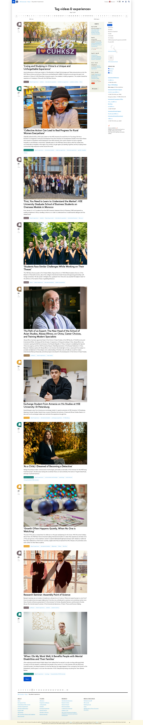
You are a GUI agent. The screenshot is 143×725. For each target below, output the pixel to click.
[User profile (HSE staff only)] (126, 1)
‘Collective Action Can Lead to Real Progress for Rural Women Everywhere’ (51, 132)
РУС (118, 1)
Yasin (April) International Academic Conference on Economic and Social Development (69, 714)
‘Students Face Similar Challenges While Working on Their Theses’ (54, 268)
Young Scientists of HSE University (31, 480)
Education (110, 29)
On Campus (110, 37)
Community (110, 35)
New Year (65, 546)
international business (72, 218)
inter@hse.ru (111, 80)
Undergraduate (43, 704)
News (26, 694)
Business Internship (43, 714)
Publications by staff (88, 700)
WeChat (112, 68)
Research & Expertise (113, 31)
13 (46, 690)
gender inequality (82, 150)
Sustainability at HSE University (24, 704)
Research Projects (65, 704)
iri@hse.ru (110, 118)
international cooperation (50, 82)
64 (67, 690)
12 (43, 690)
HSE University (21, 694)
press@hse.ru (111, 106)
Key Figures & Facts (22, 702)
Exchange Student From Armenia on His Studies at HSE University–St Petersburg (52, 405)
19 (60, 690)
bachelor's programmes (63, 82)
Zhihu (111, 72)
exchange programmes (57, 417)
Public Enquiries (21, 716)
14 (48, 690)
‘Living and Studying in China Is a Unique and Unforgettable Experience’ (47, 67)
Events (97, 24)
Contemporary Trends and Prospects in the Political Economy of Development (96, 44)
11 (41, 690)
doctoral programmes (71, 150)
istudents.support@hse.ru (113, 92)
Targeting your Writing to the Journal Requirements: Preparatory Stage (96, 76)
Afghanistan (54, 546)
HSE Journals (86, 702)
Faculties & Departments (23, 706)
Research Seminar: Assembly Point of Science (47, 594)
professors (33, 355)
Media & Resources (89, 698)
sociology (47, 674)
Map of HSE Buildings (113, 84)
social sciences (69, 477)
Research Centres (65, 702)
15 (50, 690)
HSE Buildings (20, 712)
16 (53, 690)
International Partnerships (23, 708)
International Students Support (115, 89)
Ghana (25, 152)
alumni (31, 282)
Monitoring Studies (66, 706)
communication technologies (51, 477)
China (81, 82)
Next (27, 679)
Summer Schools (43, 710)
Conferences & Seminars (67, 708)
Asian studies (50, 355)
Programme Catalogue (44, 702)
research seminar (55, 607)
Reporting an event (49, 218)
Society (109, 33)
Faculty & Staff (20, 710)
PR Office (110, 104)
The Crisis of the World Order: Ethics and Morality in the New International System (96, 31)
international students (49, 150)
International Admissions (113, 77)
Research (64, 698)
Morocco (81, 218)
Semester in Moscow (44, 712)
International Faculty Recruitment (115, 116)
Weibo (111, 70)
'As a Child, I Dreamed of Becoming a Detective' (48, 466)
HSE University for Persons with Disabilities (26, 714)
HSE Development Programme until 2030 (117, 39)
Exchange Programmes (44, 708)
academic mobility (74, 82)
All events (94, 88)
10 (39, 690)
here (71, 722)
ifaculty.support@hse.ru (113, 113)
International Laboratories (67, 700)
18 (58, 690)
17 (55, 690)
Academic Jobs (65, 710)
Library (85, 706)
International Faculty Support (114, 111)
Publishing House (87, 704)
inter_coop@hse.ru (112, 101)
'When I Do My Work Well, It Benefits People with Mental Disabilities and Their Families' (53, 657)
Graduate (42, 706)
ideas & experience (34, 82)
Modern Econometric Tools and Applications (96, 67)
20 (62, 690)
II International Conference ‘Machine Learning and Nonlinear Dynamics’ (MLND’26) (96, 57)
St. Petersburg (66, 417)
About (20, 698)
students (42, 82)
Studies (42, 698)
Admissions (110, 27)
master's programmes (60, 150)
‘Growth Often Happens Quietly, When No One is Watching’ (50, 530)
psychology (61, 477)
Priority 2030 (111, 42)
